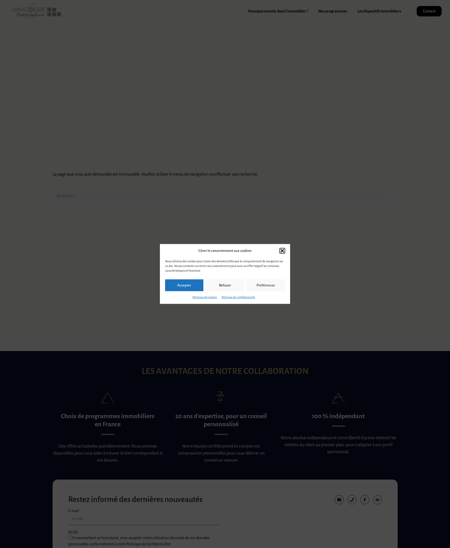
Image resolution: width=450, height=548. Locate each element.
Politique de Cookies (204, 297)
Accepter (184, 285)
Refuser (225, 285)
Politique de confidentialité (238, 297)
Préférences (266, 285)
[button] (282, 250)
